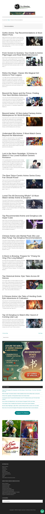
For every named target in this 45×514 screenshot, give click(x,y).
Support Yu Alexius (22, 413)
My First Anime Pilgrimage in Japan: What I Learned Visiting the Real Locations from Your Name (20, 405)
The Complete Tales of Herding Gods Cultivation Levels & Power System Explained (18, 403)
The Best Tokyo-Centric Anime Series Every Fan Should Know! (21, 176)
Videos (3, 476)
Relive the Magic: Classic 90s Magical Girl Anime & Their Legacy (20, 74)
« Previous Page (5, 333)
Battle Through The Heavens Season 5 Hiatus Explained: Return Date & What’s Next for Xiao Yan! (21, 393)
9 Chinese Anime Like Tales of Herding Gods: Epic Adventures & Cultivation (22, 297)
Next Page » (41, 333)
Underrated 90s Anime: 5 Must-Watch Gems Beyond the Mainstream (21, 134)
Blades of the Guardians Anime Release (9, 493)
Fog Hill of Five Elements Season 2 (8, 494)
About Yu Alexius (5, 466)
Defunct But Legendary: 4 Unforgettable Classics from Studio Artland (15, 395)
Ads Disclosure (5, 471)
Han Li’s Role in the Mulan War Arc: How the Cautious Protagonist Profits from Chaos (18, 401)
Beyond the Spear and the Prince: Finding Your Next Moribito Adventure (20, 94)
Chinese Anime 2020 (5, 487)
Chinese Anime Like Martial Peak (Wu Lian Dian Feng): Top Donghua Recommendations (22, 237)
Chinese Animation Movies (6, 488)
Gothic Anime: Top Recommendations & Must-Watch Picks (22, 34)
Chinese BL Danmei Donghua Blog (8, 489)
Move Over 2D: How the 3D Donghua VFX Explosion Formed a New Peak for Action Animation (20, 407)
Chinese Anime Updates (6, 484)
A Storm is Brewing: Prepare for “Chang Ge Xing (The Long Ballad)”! (21, 257)
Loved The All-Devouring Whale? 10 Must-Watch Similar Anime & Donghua (20, 197)
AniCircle (3, 475)
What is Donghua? (5, 483)
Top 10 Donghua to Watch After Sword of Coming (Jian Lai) (20, 316)
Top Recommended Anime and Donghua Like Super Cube (22, 217)
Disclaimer (4, 470)
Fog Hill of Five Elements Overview (8, 490)
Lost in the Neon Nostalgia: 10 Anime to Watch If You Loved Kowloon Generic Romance (19, 155)
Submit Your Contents (6, 472)
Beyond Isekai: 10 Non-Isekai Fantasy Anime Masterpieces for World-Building (22, 114)
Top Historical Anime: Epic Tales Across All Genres (20, 277)
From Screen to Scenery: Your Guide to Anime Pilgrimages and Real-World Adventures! (22, 54)
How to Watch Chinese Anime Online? (8, 477)
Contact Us (4, 467)
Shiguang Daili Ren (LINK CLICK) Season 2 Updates (11, 492)
